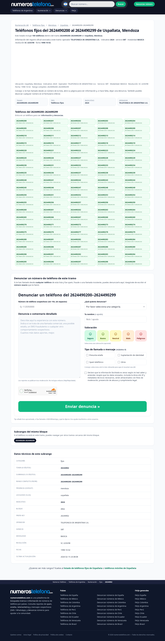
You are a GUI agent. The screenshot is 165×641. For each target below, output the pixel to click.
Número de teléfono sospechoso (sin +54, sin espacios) (42, 301)
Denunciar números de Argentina (111, 606)
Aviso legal (27, 635)
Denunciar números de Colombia (111, 602)
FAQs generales (142, 590)
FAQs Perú (139, 609)
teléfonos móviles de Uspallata (120, 568)
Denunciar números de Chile (109, 613)
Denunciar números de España (110, 595)
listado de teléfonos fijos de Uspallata (83, 568)
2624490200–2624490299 (25, 440)
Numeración (44, 10)
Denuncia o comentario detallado (37, 313)
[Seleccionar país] (65, 4)
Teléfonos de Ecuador (69, 617)
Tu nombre (94, 314)
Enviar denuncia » (82, 406)
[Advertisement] (82, 63)
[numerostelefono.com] (32, 4)
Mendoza (52, 25)
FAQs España (140, 595)
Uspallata (64, 25)
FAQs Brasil (140, 624)
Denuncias (61, 10)
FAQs (74, 10)
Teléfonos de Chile (68, 613)
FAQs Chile (139, 613)
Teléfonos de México (69, 599)
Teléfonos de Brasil (68, 624)
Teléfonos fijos (38, 25)
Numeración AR (22, 25)
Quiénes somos (15, 635)
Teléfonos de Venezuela (70, 620)
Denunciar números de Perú (109, 609)
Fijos (100, 582)
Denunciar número (144, 4)
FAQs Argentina (141, 606)
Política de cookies (57, 635)
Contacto (69, 635)
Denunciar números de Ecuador (111, 617)
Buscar (121, 4)
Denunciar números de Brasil (109, 624)
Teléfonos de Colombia (70, 602)
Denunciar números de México (110, 599)
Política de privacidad (40, 635)
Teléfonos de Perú (68, 609)
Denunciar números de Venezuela (111, 620)
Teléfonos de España (69, 595)
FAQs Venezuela (142, 620)
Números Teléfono (59, 582)
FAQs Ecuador (141, 617)
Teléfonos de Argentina (22, 10)
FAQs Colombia (141, 602)
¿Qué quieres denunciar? (95, 301)
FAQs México (140, 599)
